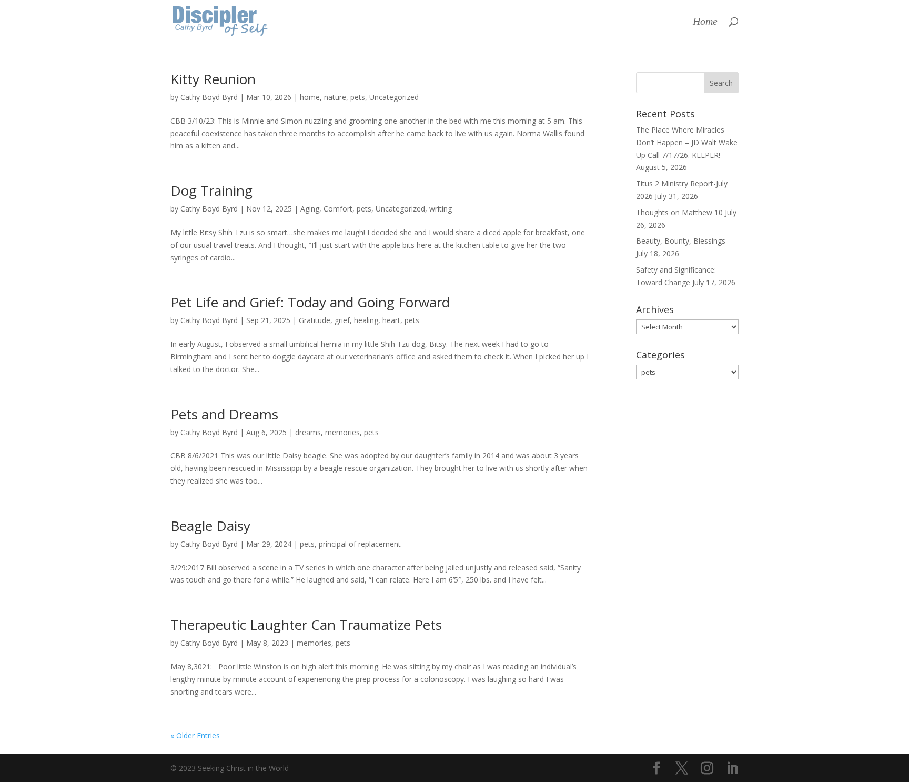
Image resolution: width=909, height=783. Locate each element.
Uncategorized (394, 97)
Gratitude (314, 320)
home (310, 97)
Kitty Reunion (213, 78)
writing (440, 209)
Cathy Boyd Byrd (209, 97)
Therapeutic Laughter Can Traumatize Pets (306, 624)
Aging (309, 209)
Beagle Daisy (210, 525)
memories (342, 432)
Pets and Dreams (224, 414)
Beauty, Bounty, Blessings (680, 241)
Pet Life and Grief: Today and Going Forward (310, 302)
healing (366, 320)
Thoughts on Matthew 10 (679, 212)
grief (342, 320)
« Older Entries (195, 735)
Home (705, 22)
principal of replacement (360, 544)
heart (391, 320)
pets (357, 97)
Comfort (338, 209)
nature (335, 97)
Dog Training (211, 190)
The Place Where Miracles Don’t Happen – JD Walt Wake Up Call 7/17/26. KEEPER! (687, 142)
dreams (308, 432)
